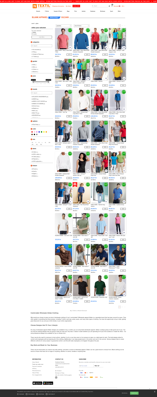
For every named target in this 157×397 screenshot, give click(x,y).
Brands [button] (35, 89)
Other (119, 11)
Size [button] (34, 139)
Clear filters (41, 37)
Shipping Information (58, 6)
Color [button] (34, 129)
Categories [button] (36, 42)
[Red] (32, 132)
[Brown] (32, 134)
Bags (68, 11)
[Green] (41, 132)
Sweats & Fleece (58, 11)
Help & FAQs (35, 372)
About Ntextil (35, 362)
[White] (48, 132)
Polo (75, 11)
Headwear (92, 11)
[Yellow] (44, 132)
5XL (41, 144)
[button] (109, 6)
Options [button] (35, 121)
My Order (68, 6)
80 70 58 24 (58, 370)
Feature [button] (35, 165)
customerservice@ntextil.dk (62, 363)
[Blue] (39, 132)
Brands (38, 11)
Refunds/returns (36, 370)
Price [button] (34, 76)
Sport (111, 11)
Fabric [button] (34, 148)
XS (32, 142)
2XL (49, 142)
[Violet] (37, 132)
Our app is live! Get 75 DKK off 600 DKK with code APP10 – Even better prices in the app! (113, 1)
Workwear (102, 11)
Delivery (34, 368)
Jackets (83, 11)
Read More (90, 391)
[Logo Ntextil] (42, 6)
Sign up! (97, 365)
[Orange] (46, 132)
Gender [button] (35, 61)
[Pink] (34, 132)
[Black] (34, 134)
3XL (33, 144)
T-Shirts (47, 11)
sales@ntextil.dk (59, 367)
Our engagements (37, 375)
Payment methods (37, 366)
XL (45, 142)
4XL (37, 144)
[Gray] (37, 134)
